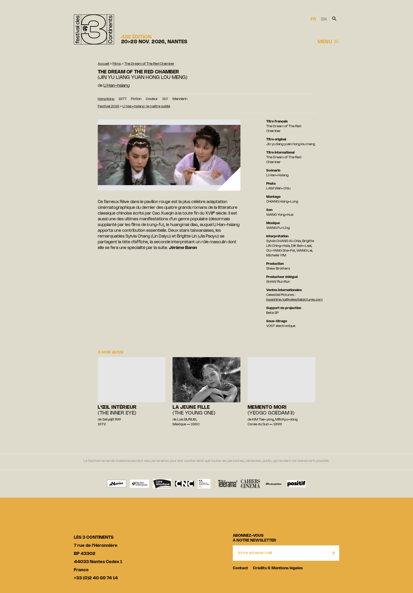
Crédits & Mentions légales (278, 568)
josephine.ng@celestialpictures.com (294, 299)
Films (117, 64)
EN (324, 19)
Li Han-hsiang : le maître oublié (146, 106)
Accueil (103, 64)
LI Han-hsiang (116, 86)
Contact (240, 568)
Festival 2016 (108, 106)
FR (313, 19)
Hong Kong (106, 99)
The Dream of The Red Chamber (149, 64)
